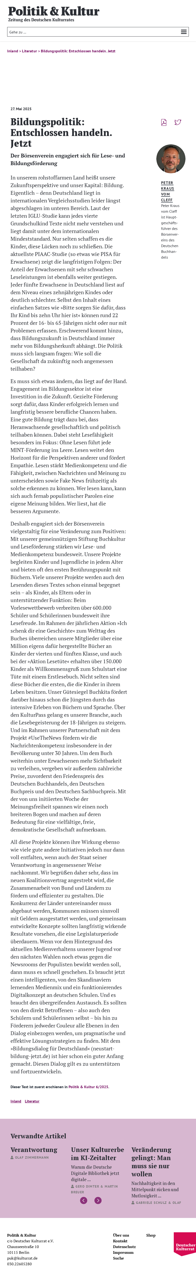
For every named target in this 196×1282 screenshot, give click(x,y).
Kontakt (120, 1241)
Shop (151, 1235)
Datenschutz (124, 1246)
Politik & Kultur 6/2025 (88, 1086)
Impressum (123, 1252)
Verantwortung (34, 1149)
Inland (16, 1101)
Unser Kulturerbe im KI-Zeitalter (97, 1163)
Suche (118, 1258)
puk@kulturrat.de (22, 1258)
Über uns (121, 1235)
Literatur (32, 1101)
